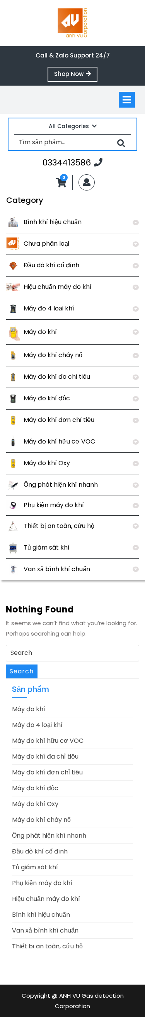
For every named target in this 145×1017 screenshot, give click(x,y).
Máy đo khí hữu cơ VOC (59, 441)
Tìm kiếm (121, 142)
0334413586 (72, 162)
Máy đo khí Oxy (47, 463)
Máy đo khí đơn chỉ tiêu (59, 419)
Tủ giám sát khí (47, 547)
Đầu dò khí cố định (51, 265)
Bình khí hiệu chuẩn (53, 222)
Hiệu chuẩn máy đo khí (58, 286)
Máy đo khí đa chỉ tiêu (57, 376)
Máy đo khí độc (47, 398)
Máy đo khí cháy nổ (53, 355)
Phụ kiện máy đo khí (54, 505)
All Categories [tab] (69, 126)
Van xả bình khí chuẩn (57, 569)
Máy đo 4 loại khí (49, 308)
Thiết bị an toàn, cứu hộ (59, 525)
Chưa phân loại (46, 243)
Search (22, 671)
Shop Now (75, 75)
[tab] (126, 99)
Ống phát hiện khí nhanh (61, 484)
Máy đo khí (40, 331)
